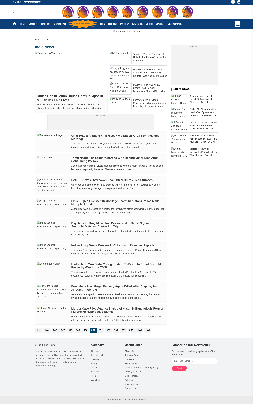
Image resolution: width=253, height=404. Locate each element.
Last (147, 330)
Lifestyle (160, 24)
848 (70, 330)
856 (131, 330)
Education (137, 24)
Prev (47, 330)
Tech (102, 24)
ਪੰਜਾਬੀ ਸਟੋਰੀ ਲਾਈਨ (32, 2)
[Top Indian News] (45, 345)
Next (139, 330)
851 (93, 330)
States (32, 24)
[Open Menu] (237, 24)
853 (108, 330)
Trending (112, 24)
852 (101, 330)
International (59, 24)
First (38, 330)
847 (63, 330)
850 (86, 330)
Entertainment (175, 24)
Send (179, 368)
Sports (149, 24)
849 (78, 330)
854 (116, 330)
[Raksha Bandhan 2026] (127, 31)
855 (124, 330)
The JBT (17, 2)
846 (55, 330)
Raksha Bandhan (82, 23)
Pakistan (124, 24)
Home (22, 24)
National (45, 24)
